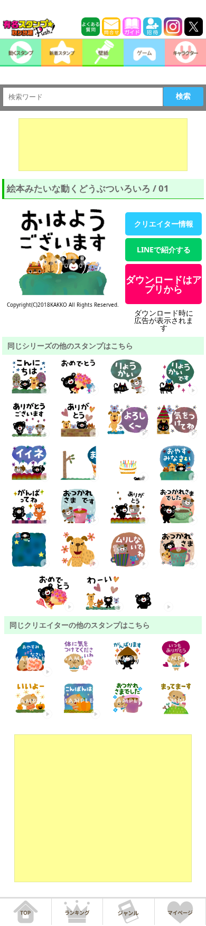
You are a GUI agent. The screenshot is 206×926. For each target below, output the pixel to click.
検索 (183, 96)
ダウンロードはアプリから (164, 284)
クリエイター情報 (163, 224)
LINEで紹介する (164, 249)
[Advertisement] (103, 144)
